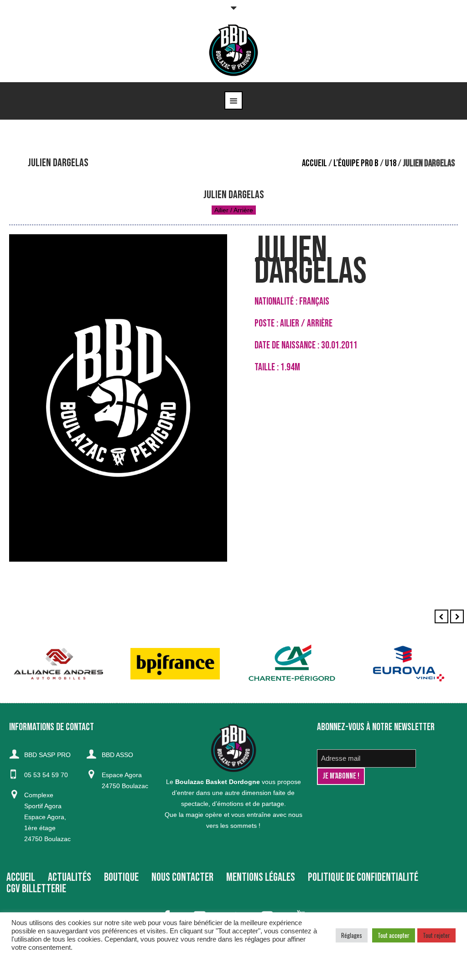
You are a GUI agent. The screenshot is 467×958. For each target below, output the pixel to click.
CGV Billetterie (36, 889)
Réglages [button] (351, 935)
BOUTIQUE (121, 877)
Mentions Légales (260, 877)
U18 (390, 163)
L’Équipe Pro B (356, 163)
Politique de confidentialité (363, 877)
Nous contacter (182, 877)
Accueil (314, 163)
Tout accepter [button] (394, 935)
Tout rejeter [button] (436, 935)
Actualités (69, 877)
